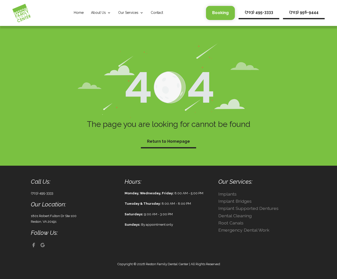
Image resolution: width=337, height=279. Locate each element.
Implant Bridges (235, 201)
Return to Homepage (168, 141)
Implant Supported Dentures (248, 208)
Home (79, 13)
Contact (157, 13)
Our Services (128, 13)
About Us (98, 13)
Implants (227, 194)
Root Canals (230, 222)
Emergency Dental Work (243, 230)
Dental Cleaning (235, 215)
